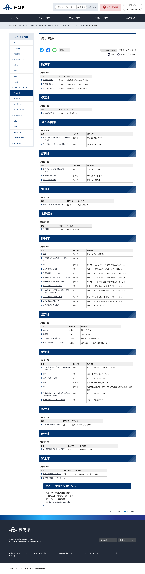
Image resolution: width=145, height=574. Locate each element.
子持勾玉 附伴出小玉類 (52, 338)
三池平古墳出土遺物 (50, 269)
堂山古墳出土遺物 (49, 180)
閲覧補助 (132, 5)
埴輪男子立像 (48, 80)
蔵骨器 (45, 334)
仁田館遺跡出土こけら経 (52, 273)
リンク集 (114, 553)
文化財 (55, 25)
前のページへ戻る (115, 511)
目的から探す (43, 18)
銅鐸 (44, 254)
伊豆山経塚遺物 (48, 88)
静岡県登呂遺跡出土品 (51, 305)
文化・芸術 (47, 25)
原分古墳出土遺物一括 (51, 301)
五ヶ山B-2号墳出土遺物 (51, 424)
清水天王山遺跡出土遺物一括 (53, 282)
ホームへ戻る (131, 511)
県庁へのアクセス (126, 540)
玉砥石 (45, 330)
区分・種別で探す (82, 25)
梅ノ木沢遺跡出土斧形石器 (52, 297)
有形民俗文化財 (19, 110)
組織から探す (101, 18)
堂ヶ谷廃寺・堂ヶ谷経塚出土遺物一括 (56, 277)
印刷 (112, 54)
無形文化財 (17, 104)
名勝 (15, 126)
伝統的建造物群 (19, 138)
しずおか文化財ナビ (67, 25)
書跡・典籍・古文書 (20, 87)
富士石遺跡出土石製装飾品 (52, 286)
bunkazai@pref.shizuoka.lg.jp (60, 502)
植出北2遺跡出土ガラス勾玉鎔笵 (54, 342)
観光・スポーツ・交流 (34, 25)
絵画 (15, 70)
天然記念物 (17, 132)
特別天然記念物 (19, 59)
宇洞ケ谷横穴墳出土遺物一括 (53, 204)
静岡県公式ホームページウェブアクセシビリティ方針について (81, 553)
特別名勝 (17, 54)
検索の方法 (92, 7)
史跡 (15, 121)
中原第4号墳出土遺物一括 (52, 474)
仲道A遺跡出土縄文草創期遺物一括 (55, 144)
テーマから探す (72, 18)
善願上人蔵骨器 (48, 113)
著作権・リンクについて (19, 553)
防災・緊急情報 (113, 7)
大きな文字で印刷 (128, 54)
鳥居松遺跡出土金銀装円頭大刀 (54, 400)
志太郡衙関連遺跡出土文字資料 (54, 449)
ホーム (14, 18)
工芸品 (16, 82)
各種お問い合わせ (107, 540)
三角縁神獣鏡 (48, 84)
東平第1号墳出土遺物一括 (52, 478)
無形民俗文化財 (19, 115)
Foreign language (131, 9)
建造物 (16, 65)
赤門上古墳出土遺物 (50, 378)
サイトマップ (15, 556)
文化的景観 (17, 143)
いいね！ (66, 50)
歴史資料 (17, 98)
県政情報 (130, 18)
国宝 (15, 42)
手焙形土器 (47, 229)
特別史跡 (17, 48)
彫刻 (15, 76)
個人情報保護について (44, 553)
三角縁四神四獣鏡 (49, 175)
